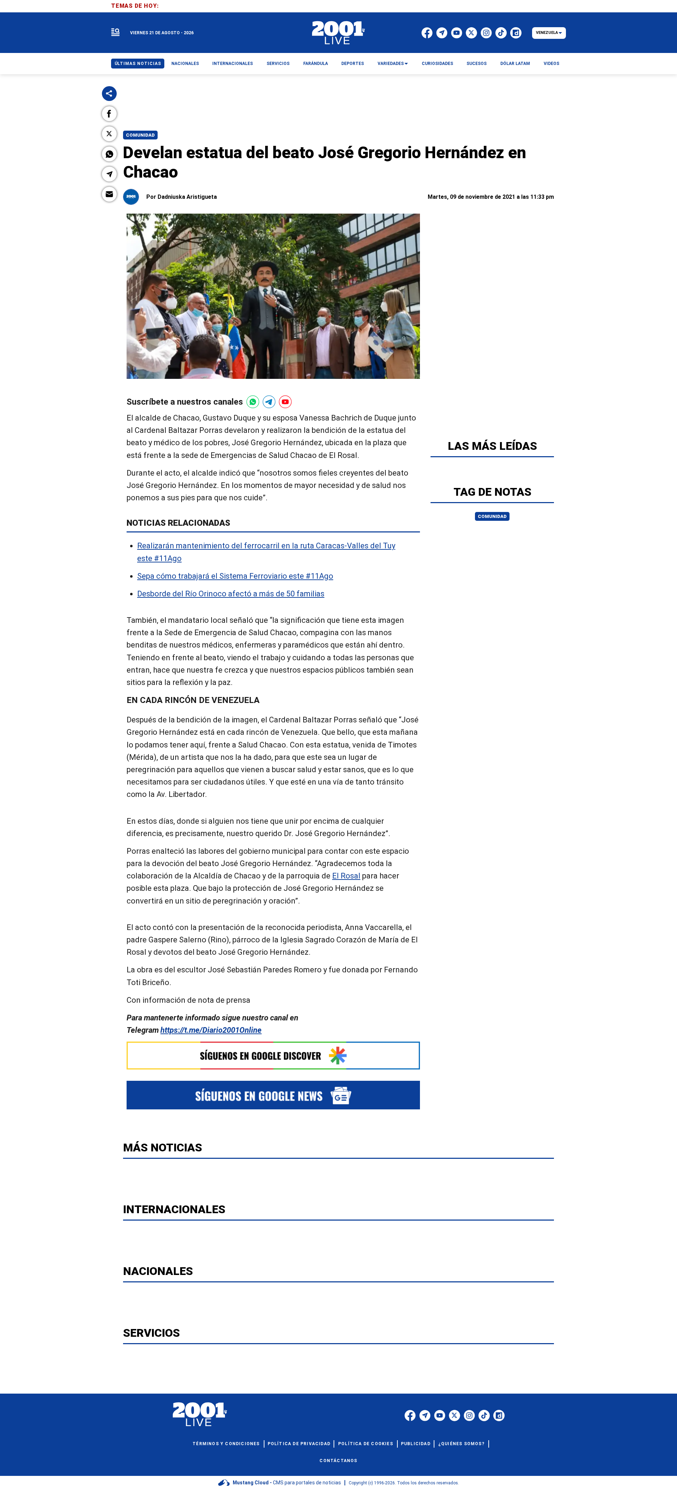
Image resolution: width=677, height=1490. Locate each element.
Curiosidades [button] (437, 63)
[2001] (338, 33)
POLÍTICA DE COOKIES (365, 1443)
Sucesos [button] (476, 63)
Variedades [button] (391, 63)
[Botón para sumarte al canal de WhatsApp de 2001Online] (252, 401)
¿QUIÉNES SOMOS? (461, 1443)
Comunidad (140, 135)
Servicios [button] (278, 63)
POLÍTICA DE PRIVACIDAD (299, 1443)
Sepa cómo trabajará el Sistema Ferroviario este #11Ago (235, 576)
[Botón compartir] (109, 93)
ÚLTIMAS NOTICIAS (138, 63)
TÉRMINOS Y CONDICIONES (226, 1443)
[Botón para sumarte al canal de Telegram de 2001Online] (269, 401)
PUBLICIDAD (416, 1443)
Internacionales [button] (232, 63)
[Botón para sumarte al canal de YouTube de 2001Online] (285, 401)
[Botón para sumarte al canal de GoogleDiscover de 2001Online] (273, 1055)
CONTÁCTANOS (338, 1460)
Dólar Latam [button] (515, 63)
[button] (109, 113)
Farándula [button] (315, 63)
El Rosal (346, 875)
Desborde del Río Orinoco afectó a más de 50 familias (230, 593)
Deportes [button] (352, 63)
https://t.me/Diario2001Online (211, 1030)
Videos (551, 63)
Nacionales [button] (185, 63)
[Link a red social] (410, 1415)
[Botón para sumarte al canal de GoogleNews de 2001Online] (273, 1095)
